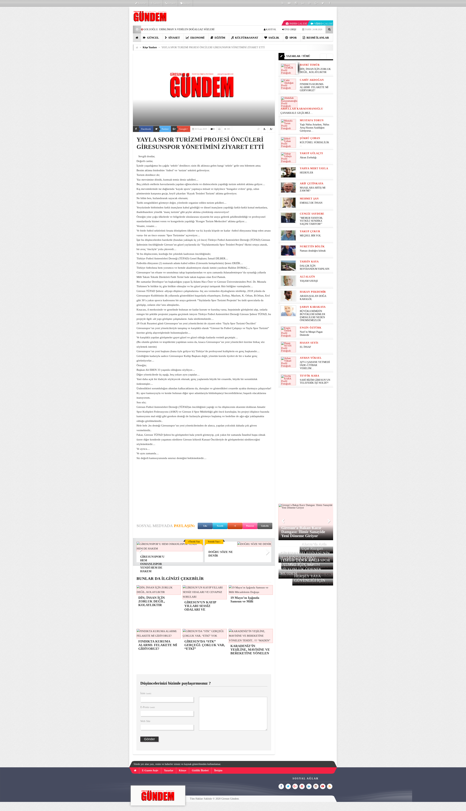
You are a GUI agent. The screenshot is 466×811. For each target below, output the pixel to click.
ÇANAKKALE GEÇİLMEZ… (297, 113)
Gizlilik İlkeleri (200, 770)
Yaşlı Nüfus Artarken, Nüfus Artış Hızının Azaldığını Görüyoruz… (314, 127)
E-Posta (147, 707)
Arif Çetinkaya (311, 183)
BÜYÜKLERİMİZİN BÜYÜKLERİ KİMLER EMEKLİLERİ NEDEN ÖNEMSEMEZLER (312, 316)
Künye (186, 3)
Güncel (152, 37)
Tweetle (220, 526)
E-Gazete (155, 3)
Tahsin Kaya (309, 261)
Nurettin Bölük (312, 246)
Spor (293, 37)
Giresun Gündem (230, 798)
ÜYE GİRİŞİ (290, 29)
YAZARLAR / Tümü (298, 56)
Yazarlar (141, 3)
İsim (145, 693)
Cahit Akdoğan (312, 80)
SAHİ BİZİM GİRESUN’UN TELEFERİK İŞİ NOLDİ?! (315, 381)
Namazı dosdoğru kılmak (313, 250)
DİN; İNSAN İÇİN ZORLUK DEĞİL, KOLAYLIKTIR (315, 71)
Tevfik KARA (309, 375)
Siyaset (174, 37)
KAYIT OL (270, 29)
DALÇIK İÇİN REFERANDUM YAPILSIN (314, 267)
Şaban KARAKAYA (313, 307)
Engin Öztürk (310, 327)
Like (205, 526)
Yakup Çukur (310, 231)
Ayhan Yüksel (311, 358)
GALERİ (298, 23)
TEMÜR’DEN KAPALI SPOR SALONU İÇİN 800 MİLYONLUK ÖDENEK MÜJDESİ (305, 567)
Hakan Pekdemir (313, 291)
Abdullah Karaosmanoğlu (302, 108)
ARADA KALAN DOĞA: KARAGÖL (313, 297)
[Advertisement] (114, 61)
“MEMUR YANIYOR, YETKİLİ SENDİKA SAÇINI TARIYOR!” (311, 221)
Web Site (145, 721)
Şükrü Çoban (310, 138)
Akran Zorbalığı (308, 157)
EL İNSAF (305, 347)
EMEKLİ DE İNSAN (311, 202)
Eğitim (219, 37)
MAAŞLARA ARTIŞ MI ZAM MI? (312, 189)
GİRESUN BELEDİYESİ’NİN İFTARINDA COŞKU (305, 555)
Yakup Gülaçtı (311, 153)
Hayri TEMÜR (310, 65)
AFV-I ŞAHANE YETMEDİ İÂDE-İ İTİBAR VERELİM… (315, 365)
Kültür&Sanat (246, 37)
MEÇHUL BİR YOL (311, 235)
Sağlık (273, 37)
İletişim (171, 3)
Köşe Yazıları (150, 47)
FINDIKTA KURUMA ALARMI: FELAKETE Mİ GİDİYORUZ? (314, 87)
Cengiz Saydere (312, 213)
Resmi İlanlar (317, 37)
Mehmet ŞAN (309, 198)
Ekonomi (197, 37)
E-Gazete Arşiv (150, 770)
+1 (235, 526)
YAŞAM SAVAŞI (309, 281)
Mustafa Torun (311, 120)
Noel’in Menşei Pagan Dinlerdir (311, 333)
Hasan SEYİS (309, 342)
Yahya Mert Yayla (314, 168)
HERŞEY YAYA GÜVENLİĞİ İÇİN (309, 578)
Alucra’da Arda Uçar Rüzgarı (313, 546)
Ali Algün (307, 276)
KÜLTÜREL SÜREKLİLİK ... (314, 144)
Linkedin (265, 526)
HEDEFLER (306, 172)
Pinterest (250, 526)
